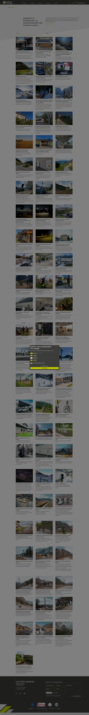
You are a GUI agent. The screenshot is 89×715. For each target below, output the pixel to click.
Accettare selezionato (44, 366)
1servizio (34, 358)
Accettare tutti (44, 368)
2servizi (34, 354)
